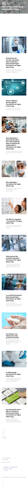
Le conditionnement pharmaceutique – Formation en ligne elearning (14, 298)
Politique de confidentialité (10, 467)
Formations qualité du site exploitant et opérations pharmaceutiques (11, 120)
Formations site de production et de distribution (13, 39)
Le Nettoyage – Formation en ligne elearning (13, 374)
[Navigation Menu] (25, 3)
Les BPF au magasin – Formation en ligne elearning (14, 221)
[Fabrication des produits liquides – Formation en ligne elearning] (14, 253)
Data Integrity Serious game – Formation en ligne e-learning (13, 103)
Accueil (6, 470)
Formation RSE (8, 390)
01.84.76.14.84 (6, 462)
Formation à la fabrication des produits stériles (12, 336)
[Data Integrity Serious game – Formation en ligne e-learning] (14, 97)
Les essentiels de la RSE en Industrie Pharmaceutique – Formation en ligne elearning (13, 413)
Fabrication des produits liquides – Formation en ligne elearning (13, 259)
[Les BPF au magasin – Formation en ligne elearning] (14, 215)
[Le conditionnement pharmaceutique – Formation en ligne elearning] (14, 292)
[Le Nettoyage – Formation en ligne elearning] (14, 368)
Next (5, 438)
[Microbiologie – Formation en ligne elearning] (14, 178)
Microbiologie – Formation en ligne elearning (13, 184)
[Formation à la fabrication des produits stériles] (14, 330)
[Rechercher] (22, 3)
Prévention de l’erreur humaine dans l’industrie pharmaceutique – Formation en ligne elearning (13, 62)
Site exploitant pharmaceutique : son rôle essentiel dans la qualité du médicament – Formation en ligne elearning (13, 143)
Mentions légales (8, 468)
